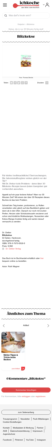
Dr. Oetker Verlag (13, 249)
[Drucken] (46, 82)
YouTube (30, 440)
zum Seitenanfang (26, 412)
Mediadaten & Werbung (23, 428)
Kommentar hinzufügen (26, 390)
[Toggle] (46, 5)
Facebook (7, 440)
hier (42, 258)
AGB (5, 431)
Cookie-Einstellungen (12, 422)
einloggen (26, 396)
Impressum (38, 431)
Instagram (41, 440)
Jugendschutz (9, 434)
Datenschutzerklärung (20, 431)
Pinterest (19, 440)
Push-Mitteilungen (41, 419)
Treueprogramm (10, 419)
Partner (40, 428)
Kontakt (6, 428)
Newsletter (25, 419)
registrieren (40, 396)
